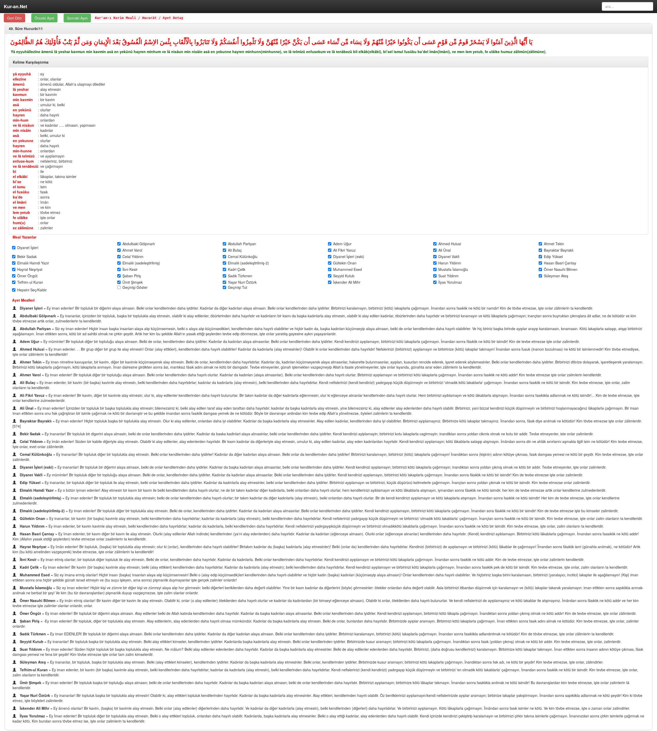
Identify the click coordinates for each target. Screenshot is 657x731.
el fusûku (21, 191)
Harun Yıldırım (449, 262)
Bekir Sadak (27, 256)
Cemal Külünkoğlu (242, 256)
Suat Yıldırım (448, 275)
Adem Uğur (342, 243)
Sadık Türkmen (240, 275)
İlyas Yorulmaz (450, 282)
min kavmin (23, 99)
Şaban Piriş (131, 275)
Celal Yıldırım (132, 256)
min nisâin (22, 130)
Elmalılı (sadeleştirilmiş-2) (248, 262)
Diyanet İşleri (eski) (348, 256)
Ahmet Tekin (554, 243)
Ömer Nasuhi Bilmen (560, 269)
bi (14, 171)
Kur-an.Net (15, 6)
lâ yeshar (21, 89)
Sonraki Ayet (77, 18)
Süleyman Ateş (556, 275)
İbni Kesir (130, 269)
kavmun (20, 94)
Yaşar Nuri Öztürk (242, 282)
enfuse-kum (23, 161)
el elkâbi (20, 176)
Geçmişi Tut (237, 287)
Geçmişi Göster (135, 287)
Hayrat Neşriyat (29, 269)
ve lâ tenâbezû (25, 166)
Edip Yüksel (553, 256)
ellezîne (19, 79)
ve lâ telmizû (24, 156)
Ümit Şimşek (132, 282)
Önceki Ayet (44, 18)
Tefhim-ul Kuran (30, 282)
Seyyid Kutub (343, 275)
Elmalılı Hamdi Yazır (33, 262)
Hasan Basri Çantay (560, 262)
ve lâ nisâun (23, 125)
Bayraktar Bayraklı (558, 250)
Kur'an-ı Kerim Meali (115, 18)
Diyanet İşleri (27, 247)
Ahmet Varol (132, 250)
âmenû (19, 84)
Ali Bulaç (235, 250)
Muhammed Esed (347, 269)
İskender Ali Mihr (346, 282)
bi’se (17, 181)
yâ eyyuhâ (22, 73)
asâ (16, 104)
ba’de (18, 197)
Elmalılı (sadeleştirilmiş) (141, 262)
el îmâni (19, 202)
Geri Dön (14, 18)
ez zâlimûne (23, 227)
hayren (19, 114)
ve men (19, 207)
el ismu (19, 186)
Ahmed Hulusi (449, 243)
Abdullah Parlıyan (242, 243)
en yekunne (23, 140)
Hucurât (149, 18)
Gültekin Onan (344, 262)
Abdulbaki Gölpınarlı (138, 243)
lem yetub (21, 212)
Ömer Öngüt (27, 275)
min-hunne (22, 150)
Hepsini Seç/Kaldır (32, 289)
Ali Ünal (444, 250)
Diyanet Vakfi (448, 256)
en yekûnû (22, 109)
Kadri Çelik (236, 269)
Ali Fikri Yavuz (344, 250)
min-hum (20, 120)
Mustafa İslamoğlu (453, 269)
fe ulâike (20, 217)
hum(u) (19, 222)
